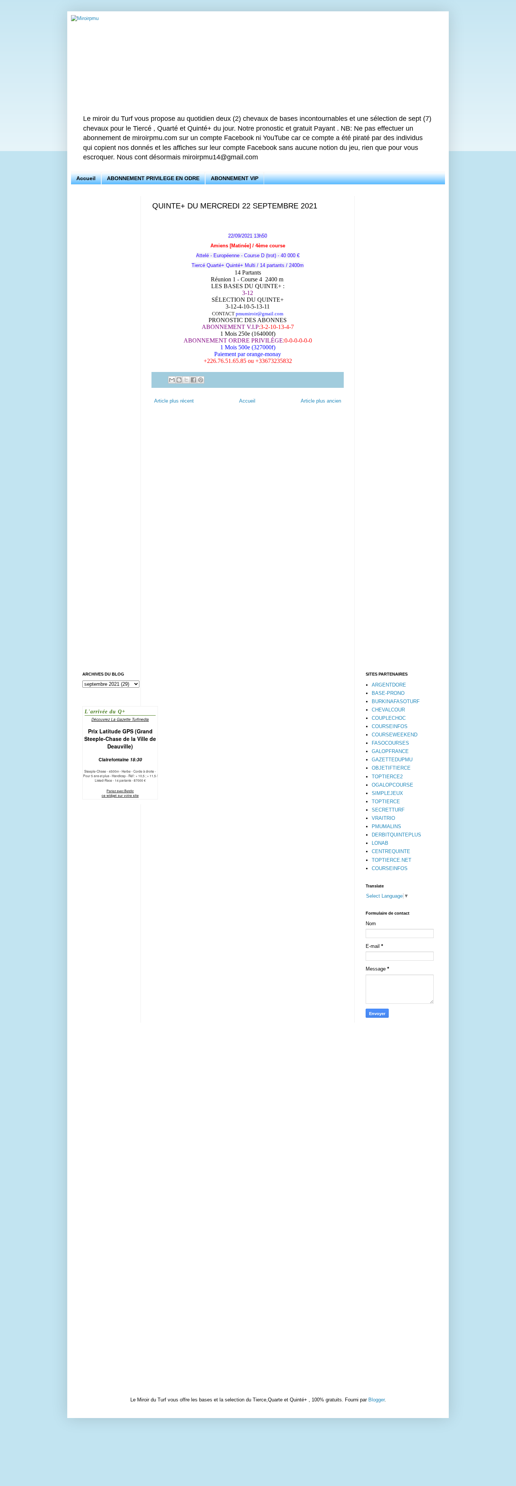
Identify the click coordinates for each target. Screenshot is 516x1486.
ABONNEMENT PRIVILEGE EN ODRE (153, 178)
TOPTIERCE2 (387, 776)
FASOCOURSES (390, 743)
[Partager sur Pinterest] (200, 380)
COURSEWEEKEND (394, 735)
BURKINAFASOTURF (396, 701)
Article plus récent (174, 401)
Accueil (86, 178)
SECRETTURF (388, 810)
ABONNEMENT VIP (234, 178)
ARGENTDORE (389, 685)
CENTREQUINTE (391, 851)
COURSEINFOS (390, 726)
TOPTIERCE (386, 801)
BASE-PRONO (388, 693)
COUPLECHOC (389, 718)
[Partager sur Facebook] (193, 380)
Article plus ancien (321, 401)
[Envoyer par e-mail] (172, 380)
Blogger (376, 1400)
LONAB (380, 843)
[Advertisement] (106, 309)
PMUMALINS (386, 826)
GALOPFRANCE (390, 751)
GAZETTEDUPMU (392, 759)
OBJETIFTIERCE (391, 768)
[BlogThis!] (179, 380)
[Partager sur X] (186, 380)
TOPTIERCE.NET (391, 860)
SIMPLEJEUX (387, 793)
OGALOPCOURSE (392, 785)
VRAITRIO (383, 818)
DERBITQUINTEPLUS (396, 835)
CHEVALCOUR (388, 710)
